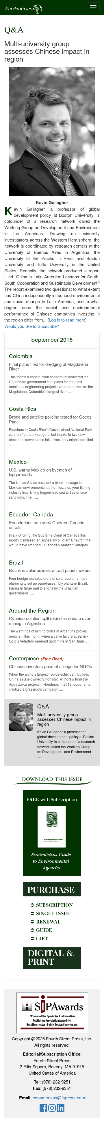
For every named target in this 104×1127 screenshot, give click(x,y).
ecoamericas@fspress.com (59, 1097)
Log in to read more (67, 320)
